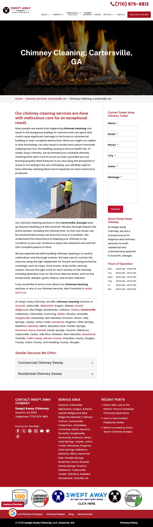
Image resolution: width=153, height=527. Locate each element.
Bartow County (52, 338)
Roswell (41, 330)
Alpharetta (46, 305)
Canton (75, 309)
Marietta (33, 326)
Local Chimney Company (28, 514)
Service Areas (85, 514)
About (45, 15)
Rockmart (21, 330)
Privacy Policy (129, 522)
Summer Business (87, 14)
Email (113, 134)
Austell (79, 305)
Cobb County (34, 338)
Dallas (61, 314)
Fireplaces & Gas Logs (72, 14)
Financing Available (139, 14)
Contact (121, 15)
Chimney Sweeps (55, 514)
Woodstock (88, 334)
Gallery (97, 15)
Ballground (21, 309)
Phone (113, 145)
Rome (31, 330)
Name (113, 123)
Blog (71, 514)
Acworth (20, 305)
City (112, 155)
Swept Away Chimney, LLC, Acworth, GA (49, 522)
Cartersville (88, 309)
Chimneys (57, 15)
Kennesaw (58, 322)
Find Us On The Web (27, 426)
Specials (107, 15)
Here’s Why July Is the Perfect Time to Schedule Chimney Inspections (118, 409)
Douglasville (22, 318)
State (113, 166)
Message (115, 177)
